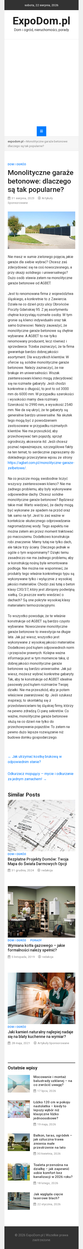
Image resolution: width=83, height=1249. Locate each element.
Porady (36, 940)
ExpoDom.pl (41, 21)
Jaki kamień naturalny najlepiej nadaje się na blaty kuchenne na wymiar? (40, 1034)
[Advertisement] (41, 83)
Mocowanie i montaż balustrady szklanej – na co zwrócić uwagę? (52, 1081)
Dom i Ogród (17, 164)
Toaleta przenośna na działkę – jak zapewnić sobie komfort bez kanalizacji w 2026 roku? (53, 1171)
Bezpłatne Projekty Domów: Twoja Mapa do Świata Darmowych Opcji (38, 861)
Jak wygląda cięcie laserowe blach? (48, 1196)
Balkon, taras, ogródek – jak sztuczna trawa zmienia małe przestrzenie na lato (52, 1141)
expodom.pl (15, 141)
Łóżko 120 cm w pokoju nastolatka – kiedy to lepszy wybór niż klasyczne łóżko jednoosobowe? (51, 1110)
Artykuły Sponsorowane (53, 1043)
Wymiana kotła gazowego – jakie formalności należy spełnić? (36, 947)
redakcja (47, 870)
